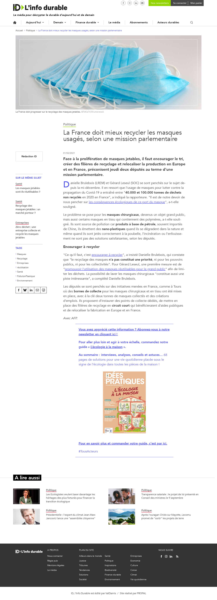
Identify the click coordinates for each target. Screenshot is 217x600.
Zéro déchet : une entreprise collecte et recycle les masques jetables (28, 232)
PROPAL (141, 593)
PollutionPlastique (26, 276)
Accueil (14, 22)
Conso (133, 570)
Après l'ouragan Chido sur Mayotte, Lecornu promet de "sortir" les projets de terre (166, 516)
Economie (135, 560)
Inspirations (110, 565)
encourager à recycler (107, 255)
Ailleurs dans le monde (90, 556)
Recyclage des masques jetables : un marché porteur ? (28, 209)
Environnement (24, 280)
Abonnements (139, 22)
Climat (133, 574)
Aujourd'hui (33, 22)
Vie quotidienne (138, 579)
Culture (134, 565)
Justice (82, 560)
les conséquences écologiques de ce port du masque (127, 202)
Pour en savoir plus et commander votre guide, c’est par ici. (123, 443)
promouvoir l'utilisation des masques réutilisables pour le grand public (115, 269)
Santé (20, 271)
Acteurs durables (168, 22)
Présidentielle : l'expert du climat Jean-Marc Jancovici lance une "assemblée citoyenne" (70, 516)
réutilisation (23, 267)
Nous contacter (55, 556)
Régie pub (52, 560)
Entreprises (22, 263)
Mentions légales (55, 565)
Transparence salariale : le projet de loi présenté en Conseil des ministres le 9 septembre (170, 496)
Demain (58, 22)
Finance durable (86, 22)
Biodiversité (110, 570)
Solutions (83, 574)
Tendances (84, 570)
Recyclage (22, 258)
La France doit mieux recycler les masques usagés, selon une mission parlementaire (80, 30)
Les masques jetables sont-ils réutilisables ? (28, 189)
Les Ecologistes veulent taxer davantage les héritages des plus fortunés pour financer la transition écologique (70, 498)
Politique (30, 30)
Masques (21, 254)
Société (83, 579)
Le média (114, 22)
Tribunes (83, 565)
